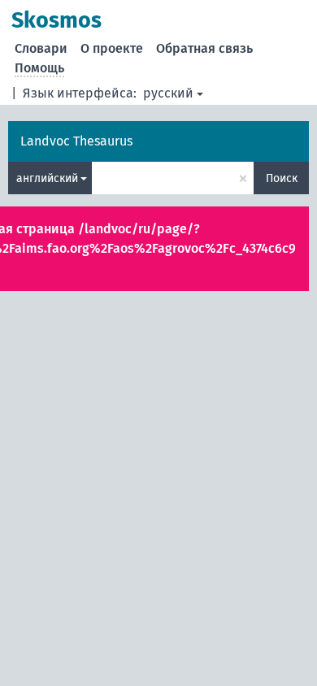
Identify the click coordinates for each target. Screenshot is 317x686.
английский (47, 178)
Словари (41, 48)
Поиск (281, 178)
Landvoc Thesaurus (76, 141)
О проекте (111, 48)
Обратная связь (204, 48)
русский (168, 93)
